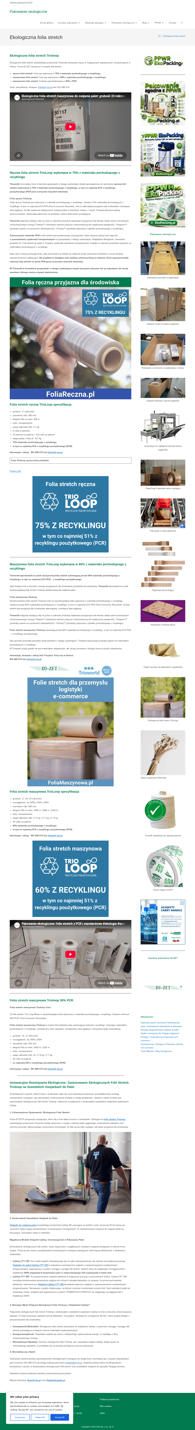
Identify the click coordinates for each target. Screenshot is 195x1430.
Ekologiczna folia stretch (174, 36)
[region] (39, 1408)
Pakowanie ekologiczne (28, 11)
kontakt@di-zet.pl (73, 1362)
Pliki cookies (106, 1406)
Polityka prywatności (109, 1399)
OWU (102, 1413)
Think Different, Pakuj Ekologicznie (156, 1051)
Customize (20, 1417)
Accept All (59, 1417)
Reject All (40, 1417)
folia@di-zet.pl (45, 87)
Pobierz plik (15, 471)
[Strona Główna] (159, 36)
